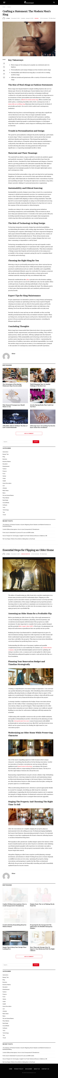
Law (4, 485)
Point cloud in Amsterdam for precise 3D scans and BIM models (18, 532)
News (4, 493)
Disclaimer (28, 1068)
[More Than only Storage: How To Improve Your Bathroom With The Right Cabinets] (42, 938)
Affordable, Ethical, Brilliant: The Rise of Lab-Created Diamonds (15, 426)
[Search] (54, 2)
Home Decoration (7, 483)
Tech (4, 507)
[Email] (4, 77)
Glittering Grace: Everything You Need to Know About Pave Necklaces (42, 426)
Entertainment (6, 466)
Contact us (45, 1068)
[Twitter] (4, 67)
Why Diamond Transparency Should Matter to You (14, 405)
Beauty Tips (6, 454)
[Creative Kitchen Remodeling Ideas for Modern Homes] (15, 916)
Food (4, 473)
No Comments (44, 18)
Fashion (37, 18)
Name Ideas (6, 490)
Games (4, 476)
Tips (4, 512)
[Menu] (4, 2)
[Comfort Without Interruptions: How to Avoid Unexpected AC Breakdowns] (15, 895)
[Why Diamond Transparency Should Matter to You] (15, 396)
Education (5, 464)
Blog (4, 456)
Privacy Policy (18, 1068)
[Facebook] (4, 63)
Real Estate (5, 500)
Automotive (5, 451)
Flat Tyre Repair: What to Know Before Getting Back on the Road (19, 538)
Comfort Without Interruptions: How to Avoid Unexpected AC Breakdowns (21, 529)
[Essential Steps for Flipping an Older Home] (29, 574)
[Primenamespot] (29, 2)
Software (5, 505)
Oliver (8, 18)
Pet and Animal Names (8, 495)
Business (5, 459)
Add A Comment (29, 433)
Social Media (6, 502)
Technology (6, 509)
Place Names (6, 497)
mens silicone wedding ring (16, 104)
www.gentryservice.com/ (21, 721)
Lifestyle (5, 488)
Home (10, 1068)
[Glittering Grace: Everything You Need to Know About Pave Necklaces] (42, 417)
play (27, 279)
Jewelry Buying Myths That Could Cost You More (41, 405)
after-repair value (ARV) (26, 626)
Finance (5, 471)
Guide (4, 478)
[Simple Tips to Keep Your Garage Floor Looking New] (15, 938)
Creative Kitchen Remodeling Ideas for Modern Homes (14, 925)
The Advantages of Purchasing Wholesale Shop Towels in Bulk (12, 385)
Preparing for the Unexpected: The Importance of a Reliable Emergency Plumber (41, 926)
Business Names (7, 461)
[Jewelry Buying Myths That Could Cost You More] (42, 396)
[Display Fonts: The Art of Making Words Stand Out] (42, 895)
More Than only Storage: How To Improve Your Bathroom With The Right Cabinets (42, 949)
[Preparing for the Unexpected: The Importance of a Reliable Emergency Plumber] (42, 916)
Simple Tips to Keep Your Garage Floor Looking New (14, 948)
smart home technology (25, 766)
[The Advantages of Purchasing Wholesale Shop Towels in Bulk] (15, 375)
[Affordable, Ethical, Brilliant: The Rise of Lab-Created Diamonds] (15, 417)
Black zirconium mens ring (30, 99)
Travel (4, 514)
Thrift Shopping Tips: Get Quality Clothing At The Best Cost (40, 385)
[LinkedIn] (4, 70)
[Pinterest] (4, 73)
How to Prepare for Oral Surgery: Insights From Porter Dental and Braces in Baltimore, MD (25, 535)
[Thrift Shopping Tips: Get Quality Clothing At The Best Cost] (42, 375)
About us (37, 1068)
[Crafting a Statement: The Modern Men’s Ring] (29, 39)
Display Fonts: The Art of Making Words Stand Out (42, 905)
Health (4, 480)
